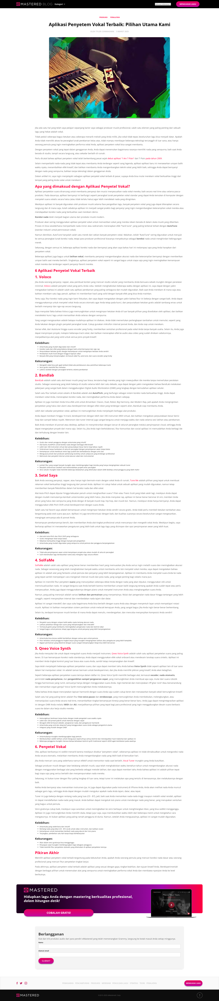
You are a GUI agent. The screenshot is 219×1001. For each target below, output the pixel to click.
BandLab (39, 380)
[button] (60, 4)
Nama (40, 942)
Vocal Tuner (128, 760)
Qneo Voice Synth (120, 653)
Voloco (47, 285)
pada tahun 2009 (154, 158)
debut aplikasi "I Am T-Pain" (121, 158)
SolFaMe (39, 565)
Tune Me (134, 480)
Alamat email (43, 951)
